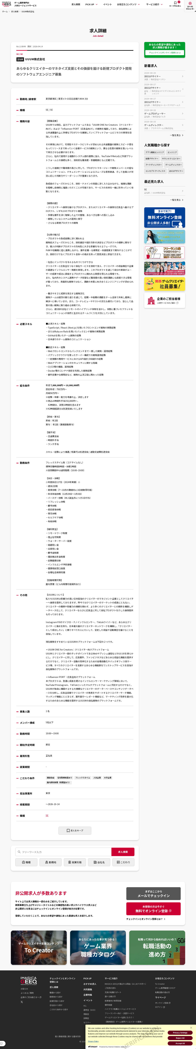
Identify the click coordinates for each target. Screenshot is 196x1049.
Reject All (180, 1038)
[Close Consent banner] (191, 1027)
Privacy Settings (180, 1033)
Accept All (180, 1043)
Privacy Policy (93, 1041)
